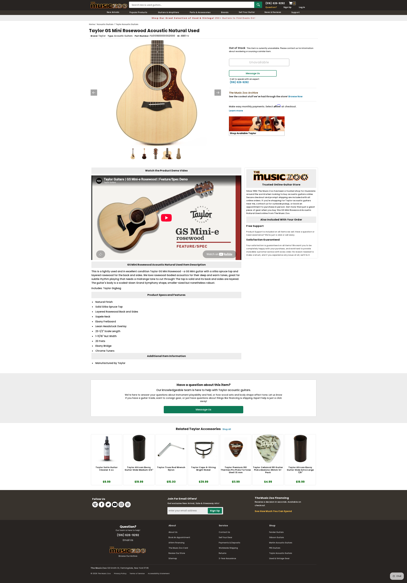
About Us (173, 532)
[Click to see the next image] (217, 92)
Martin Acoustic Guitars (280, 542)
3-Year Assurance (227, 558)
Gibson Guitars (276, 537)
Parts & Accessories (200, 12)
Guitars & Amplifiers (168, 12)
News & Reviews (273, 12)
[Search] (258, 5)
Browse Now (295, 96)
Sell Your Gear (225, 537)
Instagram (121, 504)
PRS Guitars (274, 548)
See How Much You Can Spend (273, 511)
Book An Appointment (179, 537)
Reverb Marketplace (95, 504)
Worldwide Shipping (228, 548)
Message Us (253, 73)
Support (295, 12)
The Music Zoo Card (178, 548)
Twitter (108, 504)
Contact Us (224, 532)
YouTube (115, 504)
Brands (224, 12)
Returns (222, 553)
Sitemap (173, 558)
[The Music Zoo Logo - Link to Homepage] (109, 5)
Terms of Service (137, 573)
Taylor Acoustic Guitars (280, 553)
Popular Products (138, 12)
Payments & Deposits (229, 542)
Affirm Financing (176, 542)
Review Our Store (177, 553)
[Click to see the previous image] (93, 92)
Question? (271, 7)
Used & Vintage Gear (279, 558)
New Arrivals (113, 12)
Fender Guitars (276, 532)
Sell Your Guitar (247, 12)
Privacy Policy (120, 573)
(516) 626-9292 (275, 3)
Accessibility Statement (159, 573)
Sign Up (287, 7)
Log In (302, 7)
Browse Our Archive (128, 556)
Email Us (128, 540)
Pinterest (128, 504)
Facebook (101, 504)
